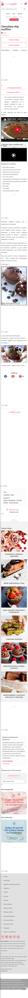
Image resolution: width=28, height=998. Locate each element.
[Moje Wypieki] (9, 3)
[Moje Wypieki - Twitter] (10, 936)
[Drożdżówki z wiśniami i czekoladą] (14, 541)
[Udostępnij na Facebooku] (5, 376)
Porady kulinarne (8, 904)
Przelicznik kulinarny (8, 920)
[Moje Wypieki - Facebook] (2, 936)
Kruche (20, 14)
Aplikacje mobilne (8, 908)
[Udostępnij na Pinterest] (13, 376)
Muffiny (6, 502)
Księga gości (7, 928)
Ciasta (8, 14)
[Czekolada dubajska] (14, 626)
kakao (12, 495)
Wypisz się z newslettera (10, 932)
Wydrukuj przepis (14, 509)
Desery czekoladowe (9, 500)
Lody (20, 17)
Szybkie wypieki (13, 502)
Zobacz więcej (14, 19)
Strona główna (5, 50)
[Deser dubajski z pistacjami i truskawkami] (14, 597)
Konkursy (6, 900)
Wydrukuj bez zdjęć (14, 512)
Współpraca (6, 888)
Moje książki (7, 880)
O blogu (5, 876)
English (5, 33)
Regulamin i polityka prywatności (12, 884)
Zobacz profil (14, 810)
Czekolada (15, 50)
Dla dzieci (19, 500)
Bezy (14, 14)
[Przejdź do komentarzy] (20, 376)
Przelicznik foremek (8, 924)
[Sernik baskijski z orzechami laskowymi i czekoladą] (14, 682)
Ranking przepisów (8, 912)
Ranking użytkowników (9, 916)
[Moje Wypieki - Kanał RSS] (18, 936)
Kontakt (5, 892)
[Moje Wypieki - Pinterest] (14, 936)
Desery (15, 17)
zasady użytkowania (12, 966)
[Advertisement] (14, 68)
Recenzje (6, 896)
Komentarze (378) (13, 92)
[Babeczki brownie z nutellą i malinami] (14, 653)
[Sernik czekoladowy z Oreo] (14, 570)
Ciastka (8, 17)
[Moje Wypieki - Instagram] (6, 936)
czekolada (6, 495)
